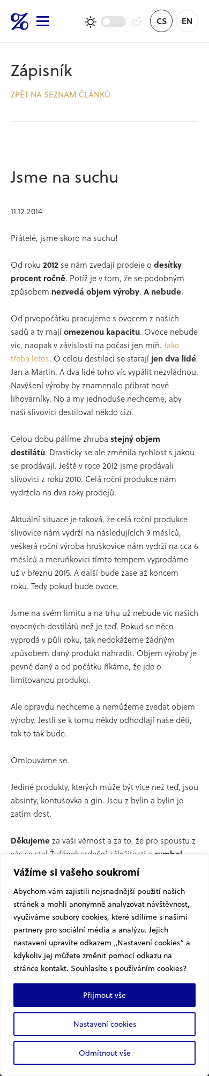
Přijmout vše (104, 994)
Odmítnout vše (105, 1052)
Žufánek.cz (19, 21)
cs (161, 21)
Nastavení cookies (104, 1023)
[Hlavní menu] (42, 21)
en (187, 21)
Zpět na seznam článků (60, 94)
